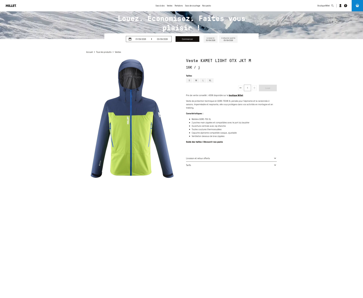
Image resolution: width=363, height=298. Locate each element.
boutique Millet (236, 95)
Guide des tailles (194, 141)
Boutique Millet (323, 5)
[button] (357, 5)
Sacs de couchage (192, 5)
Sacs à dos (160, 5)
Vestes (169, 5)
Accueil (89, 51)
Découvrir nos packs (213, 141)
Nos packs (206, 5)
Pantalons (179, 5)
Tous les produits (103, 51)
